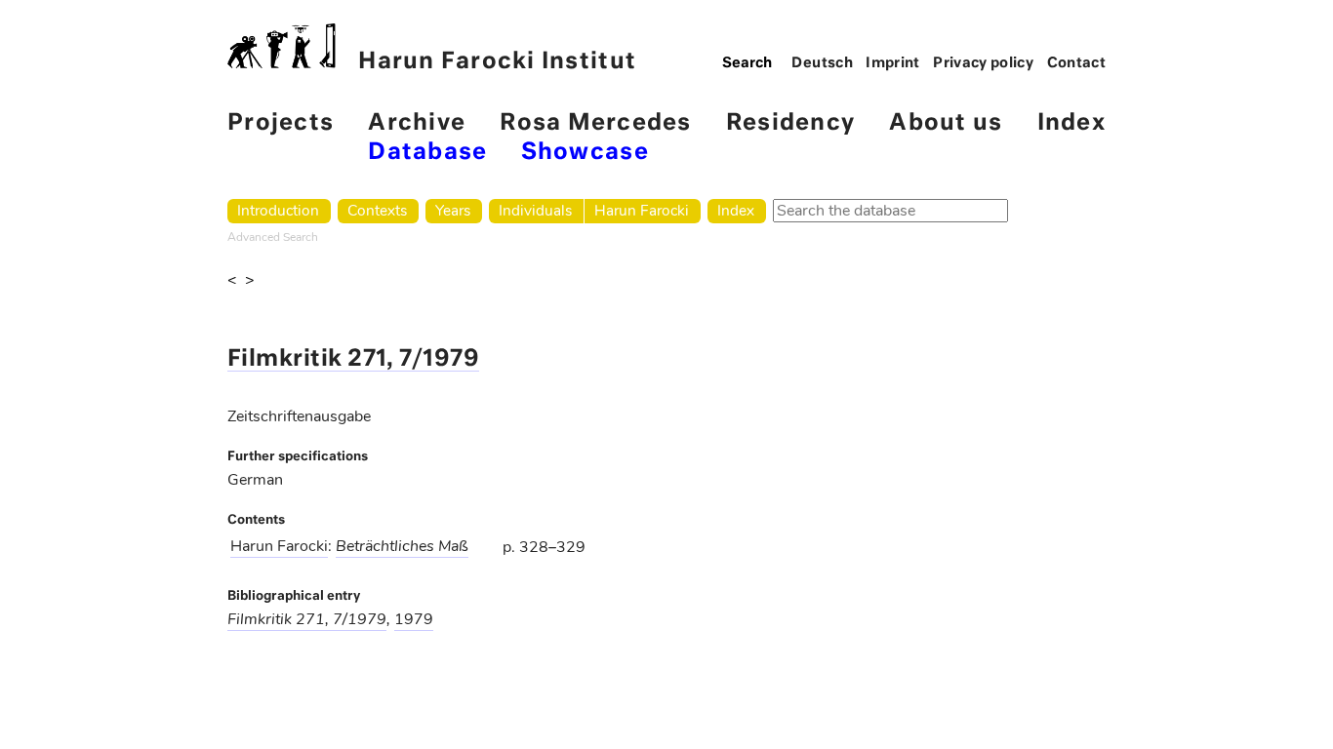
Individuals (535, 210)
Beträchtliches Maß (402, 546)
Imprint (893, 63)
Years (452, 210)
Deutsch (822, 63)
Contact (1077, 63)
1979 (413, 619)
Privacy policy (983, 63)
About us (945, 123)
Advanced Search (272, 237)
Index (1071, 123)
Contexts (377, 210)
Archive (416, 123)
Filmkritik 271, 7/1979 (353, 359)
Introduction (278, 210)
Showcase (585, 152)
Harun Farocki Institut (497, 62)
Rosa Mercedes (595, 123)
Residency (790, 123)
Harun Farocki (641, 210)
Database (427, 152)
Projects (280, 123)
